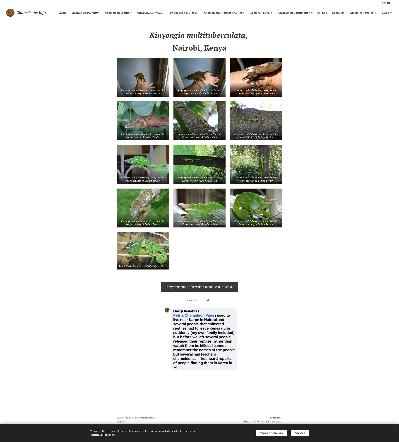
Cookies (121, 421)
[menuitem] (63, 13)
